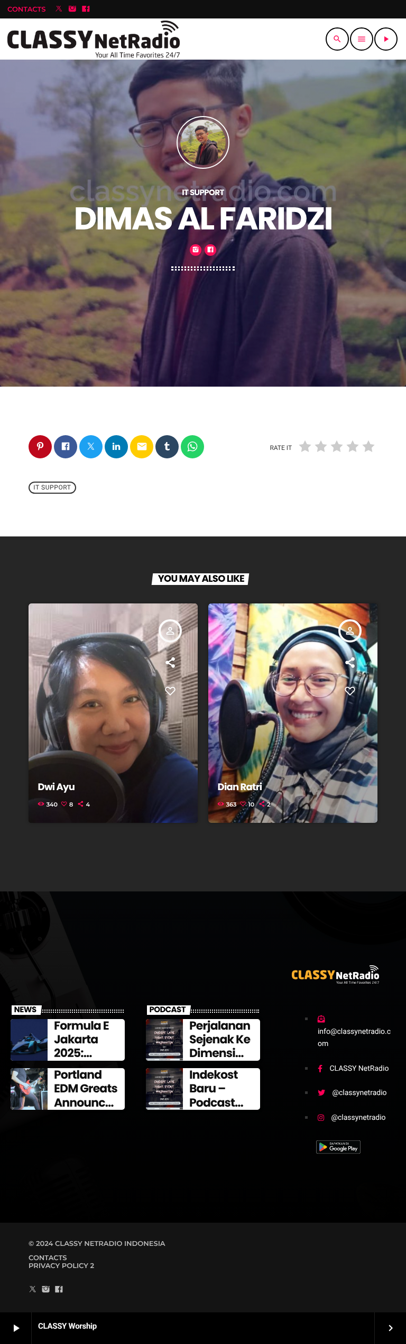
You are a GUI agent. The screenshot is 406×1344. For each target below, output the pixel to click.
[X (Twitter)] (58, 9)
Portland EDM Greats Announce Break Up (85, 1096)
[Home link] (93, 39)
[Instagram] (72, 9)
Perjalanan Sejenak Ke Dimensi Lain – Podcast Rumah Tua (221, 1060)
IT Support (52, 487)
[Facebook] (86, 9)
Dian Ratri (240, 787)
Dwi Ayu (56, 787)
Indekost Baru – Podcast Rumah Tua (221, 1096)
